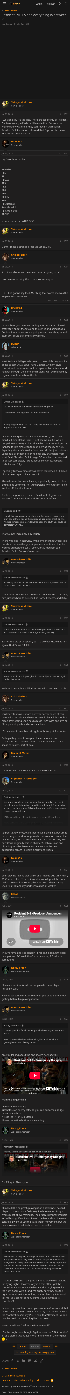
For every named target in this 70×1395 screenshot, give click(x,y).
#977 (66, 1019)
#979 (66, 1202)
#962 (66, 153)
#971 (66, 708)
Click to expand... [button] (35, 823)
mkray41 (8, 24)
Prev (24, 1346)
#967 (66, 395)
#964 (66, 266)
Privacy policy (26, 1380)
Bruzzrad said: (10, 510)
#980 (66, 1245)
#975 (66, 905)
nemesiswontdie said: (14, 624)
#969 (66, 618)
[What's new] (59, 4)
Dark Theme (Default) (14, 1375)
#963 (66, 241)
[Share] (60, 114)
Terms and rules (10, 1380)
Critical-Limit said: (12, 401)
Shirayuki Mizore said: (14, 577)
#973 (66, 790)
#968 (66, 571)
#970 (66, 665)
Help (37, 1380)
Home (45, 1380)
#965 (66, 319)
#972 (66, 765)
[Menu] (4, 3)
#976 (66, 979)
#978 (66, 1140)
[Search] (66, 4)
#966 (66, 355)
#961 (66, 114)
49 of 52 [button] (35, 1346)
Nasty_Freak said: (12, 1025)
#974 (66, 870)
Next (46, 1346)
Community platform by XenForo (28, 1386)
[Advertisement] (35, 62)
